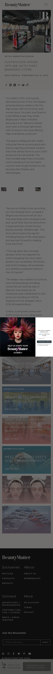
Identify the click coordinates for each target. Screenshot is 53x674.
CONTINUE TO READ (44, 342)
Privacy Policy (46, 345)
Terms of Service (41, 345)
